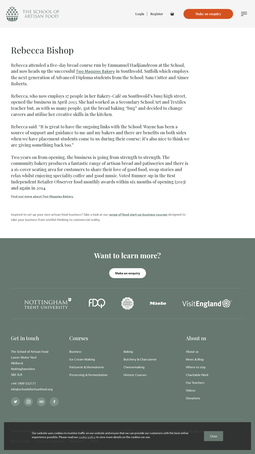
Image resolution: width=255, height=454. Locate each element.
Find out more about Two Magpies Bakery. (42, 196)
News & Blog (195, 359)
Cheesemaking (134, 367)
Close (213, 436)
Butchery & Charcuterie (140, 359)
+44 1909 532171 (23, 383)
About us (192, 351)
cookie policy (87, 437)
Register (156, 14)
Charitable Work (197, 375)
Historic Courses (135, 375)
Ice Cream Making (82, 359)
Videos (190, 390)
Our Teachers (195, 382)
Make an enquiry (127, 273)
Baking (128, 351)
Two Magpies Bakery (95, 71)
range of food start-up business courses (138, 214)
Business (75, 351)
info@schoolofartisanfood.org (32, 389)
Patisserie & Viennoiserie (86, 367)
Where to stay (196, 367)
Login (139, 14)
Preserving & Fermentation (88, 375)
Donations (193, 398)
